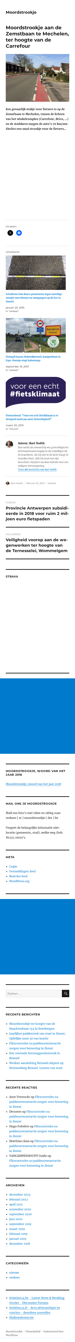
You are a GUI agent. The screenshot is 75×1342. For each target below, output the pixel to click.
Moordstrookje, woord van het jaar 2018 (33, 784)
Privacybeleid (33, 1331)
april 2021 (16, 1204)
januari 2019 (17, 1238)
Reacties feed (18, 876)
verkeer (52, 483)
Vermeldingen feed (22, 871)
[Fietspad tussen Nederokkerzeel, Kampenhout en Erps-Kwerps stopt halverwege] (36, 335)
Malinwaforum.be (21, 1317)
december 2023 (19, 1194)
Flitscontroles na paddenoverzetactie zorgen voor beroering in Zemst (38, 1101)
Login (13, 866)
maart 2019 (17, 1229)
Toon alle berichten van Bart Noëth (37, 469)
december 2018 (19, 1243)
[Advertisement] (37, 716)
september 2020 (20, 1214)
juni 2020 (15, 1219)
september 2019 (20, 1224)
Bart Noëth (17, 483)
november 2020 (20, 1209)
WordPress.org (19, 881)
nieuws (14, 1272)
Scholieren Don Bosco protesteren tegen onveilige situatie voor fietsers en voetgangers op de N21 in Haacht (34, 298)
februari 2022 (18, 1199)
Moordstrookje (21, 12)
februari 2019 (18, 1234)
